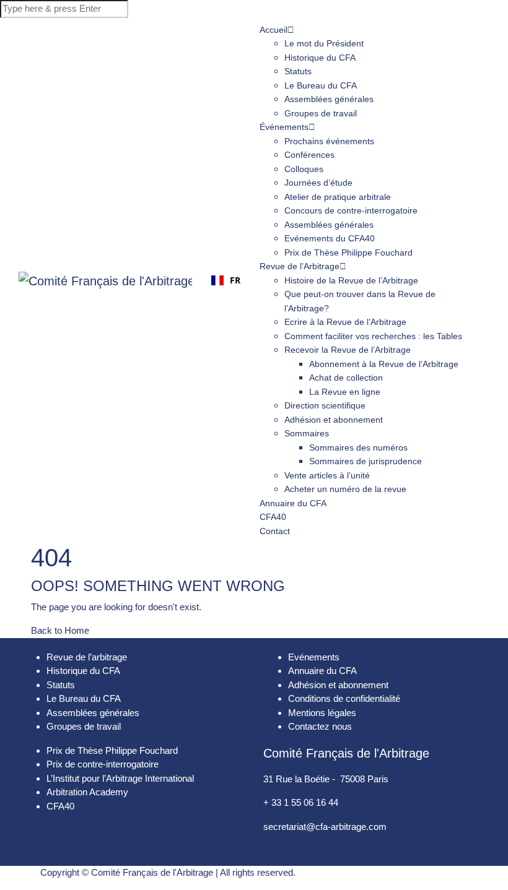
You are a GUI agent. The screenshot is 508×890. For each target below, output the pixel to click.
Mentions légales (322, 712)
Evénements (313, 657)
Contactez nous (320, 726)
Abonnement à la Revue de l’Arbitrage (383, 364)
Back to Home (60, 630)
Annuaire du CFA (293, 503)
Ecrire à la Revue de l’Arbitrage (345, 322)
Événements (284, 127)
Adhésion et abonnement (333, 420)
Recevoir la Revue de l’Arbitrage (347, 350)
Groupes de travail (320, 113)
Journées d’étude (318, 183)
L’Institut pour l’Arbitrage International (120, 778)
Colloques (303, 169)
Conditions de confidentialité (344, 698)
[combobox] (226, 280)
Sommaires (306, 433)
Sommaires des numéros (358, 447)
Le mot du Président (324, 43)
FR (235, 280)
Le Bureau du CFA (320, 85)
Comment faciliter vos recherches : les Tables (373, 336)
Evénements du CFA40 (329, 238)
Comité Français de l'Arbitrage (152, 872)
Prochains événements (330, 141)
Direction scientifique (325, 405)
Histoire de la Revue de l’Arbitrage (351, 280)
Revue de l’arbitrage (86, 657)
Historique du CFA (320, 58)
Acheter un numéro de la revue (345, 489)
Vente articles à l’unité (327, 475)
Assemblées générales (329, 99)
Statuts (298, 71)
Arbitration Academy (87, 792)
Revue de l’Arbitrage (299, 266)
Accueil (273, 30)
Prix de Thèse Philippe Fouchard (348, 252)
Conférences (309, 155)
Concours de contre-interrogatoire (351, 210)
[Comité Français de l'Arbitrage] (105, 280)
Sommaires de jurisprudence (365, 461)
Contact (275, 531)
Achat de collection (346, 377)
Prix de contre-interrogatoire (102, 764)
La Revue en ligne (344, 392)
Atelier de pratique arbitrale (337, 197)
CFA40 (60, 806)
